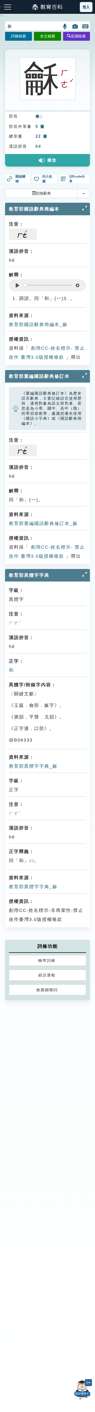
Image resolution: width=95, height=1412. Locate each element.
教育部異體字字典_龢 (33, 766)
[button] (65, 26)
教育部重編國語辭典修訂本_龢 (43, 523)
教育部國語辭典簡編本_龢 (38, 324)
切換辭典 (43, 193)
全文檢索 (47, 36)
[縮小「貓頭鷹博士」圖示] (88, 1382)
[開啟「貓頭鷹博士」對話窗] (82, 1389)
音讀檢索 (78, 36)
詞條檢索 (18, 36)
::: (2, 15)
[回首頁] (47, 7)
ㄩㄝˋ (41, 117)
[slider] (48, 285)
